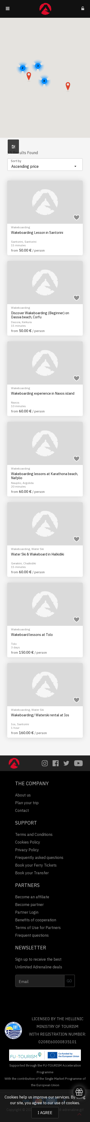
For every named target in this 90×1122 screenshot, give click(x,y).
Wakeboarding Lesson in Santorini (37, 232)
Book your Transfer (32, 872)
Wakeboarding (20, 227)
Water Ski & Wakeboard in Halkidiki (37, 554)
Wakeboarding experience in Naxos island (42, 393)
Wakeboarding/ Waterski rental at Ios (40, 715)
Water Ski (37, 549)
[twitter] (66, 763)
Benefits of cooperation (35, 919)
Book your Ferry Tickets (36, 865)
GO (69, 980)
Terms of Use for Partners (38, 927)
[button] (68, 87)
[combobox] (45, 164)
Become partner (29, 904)
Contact (22, 810)
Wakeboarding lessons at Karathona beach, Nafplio (44, 476)
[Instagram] (45, 763)
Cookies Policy (27, 842)
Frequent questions (32, 935)
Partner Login (26, 912)
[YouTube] (78, 763)
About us (23, 795)
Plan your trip (27, 802)
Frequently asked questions (39, 857)
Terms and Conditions (34, 834)
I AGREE (45, 1112)
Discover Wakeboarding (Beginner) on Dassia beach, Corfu (40, 315)
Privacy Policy (27, 849)
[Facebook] (56, 763)
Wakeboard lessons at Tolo (32, 635)
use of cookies (66, 1102)
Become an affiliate (32, 896)
